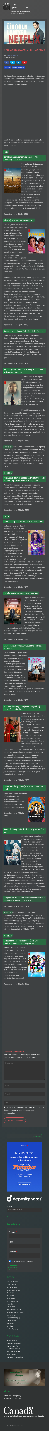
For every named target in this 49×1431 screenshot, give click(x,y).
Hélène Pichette (12, 1340)
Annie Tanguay (11, 1284)
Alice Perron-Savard (13, 1349)
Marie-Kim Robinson (13, 1352)
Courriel (13, 1251)
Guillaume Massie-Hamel (15, 1312)
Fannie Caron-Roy (12, 1346)
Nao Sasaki (10, 1296)
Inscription (13, 1267)
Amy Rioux (10, 1326)
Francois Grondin (12, 55)
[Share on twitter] (12, 62)
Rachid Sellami (11, 1315)
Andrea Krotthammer (13, 1290)
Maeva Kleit (10, 1323)
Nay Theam (10, 1293)
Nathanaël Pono (12, 1287)
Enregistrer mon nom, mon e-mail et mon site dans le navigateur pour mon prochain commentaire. (24, 1110)
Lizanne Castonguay (13, 1318)
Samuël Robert (11, 1320)
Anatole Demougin (13, 1329)
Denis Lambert (11, 1354)
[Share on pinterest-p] (24, 62)
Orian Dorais (11, 1298)
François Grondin (12, 1282)
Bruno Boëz (10, 1304)
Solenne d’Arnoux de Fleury (15, 1357)
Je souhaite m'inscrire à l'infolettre (22, 1261)
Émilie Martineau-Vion (14, 1343)
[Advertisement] (24, 113)
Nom (11, 1242)
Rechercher (37, 1136)
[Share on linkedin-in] (18, 62)
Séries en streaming (18, 67)
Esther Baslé (11, 1307)
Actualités (8, 67)
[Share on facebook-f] (6, 62)
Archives (9, 1206)
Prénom (13, 1232)
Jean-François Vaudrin (14, 1309)
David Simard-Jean (13, 1301)
